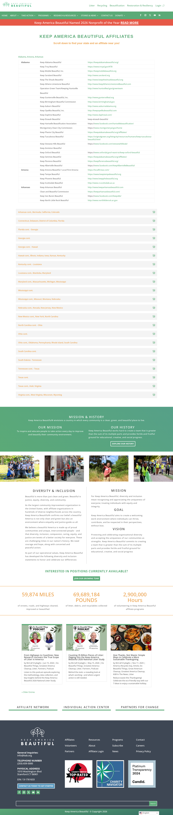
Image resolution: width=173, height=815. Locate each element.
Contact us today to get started (36, 786)
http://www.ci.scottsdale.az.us (101, 183)
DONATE (119, 16)
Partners (42, 668)
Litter (92, 6)
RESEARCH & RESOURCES (65, 16)
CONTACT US (107, 16)
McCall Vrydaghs (34, 663)
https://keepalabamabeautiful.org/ (103, 62)
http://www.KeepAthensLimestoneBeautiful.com (109, 84)
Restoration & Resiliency (140, 6)
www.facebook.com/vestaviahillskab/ (111, 143)
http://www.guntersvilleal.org (101, 97)
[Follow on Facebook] (141, 15)
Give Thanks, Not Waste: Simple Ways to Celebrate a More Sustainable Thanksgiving (129, 657)
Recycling (102, 6)
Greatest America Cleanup (133, 671)
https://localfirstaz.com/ (98, 170)
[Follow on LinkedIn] (159, 15)
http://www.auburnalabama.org (102, 106)
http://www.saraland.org (99, 75)
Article (136, 666)
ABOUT (13, 16)
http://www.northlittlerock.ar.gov (102, 200)
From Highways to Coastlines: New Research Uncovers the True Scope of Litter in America (41, 657)
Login (158, 6)
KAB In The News (120, 674)
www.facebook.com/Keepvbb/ (107, 196)
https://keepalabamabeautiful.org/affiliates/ (107, 132)
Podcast (50, 668)
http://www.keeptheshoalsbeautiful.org (105, 79)
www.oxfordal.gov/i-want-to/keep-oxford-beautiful (117, 152)
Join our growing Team (86, 578)
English (145, 813)
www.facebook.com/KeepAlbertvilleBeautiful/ (114, 165)
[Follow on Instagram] (145, 15)
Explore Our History (123, 443)
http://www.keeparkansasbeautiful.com (105, 187)
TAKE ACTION (27, 16)
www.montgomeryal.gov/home (108, 128)
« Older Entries (28, 692)
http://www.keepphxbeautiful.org (103, 178)
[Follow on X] (150, 15)
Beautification (117, 6)
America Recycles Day (122, 666)
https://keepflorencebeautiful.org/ (103, 161)
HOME (5, 16)
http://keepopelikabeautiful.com (102, 110)
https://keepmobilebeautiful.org (102, 71)
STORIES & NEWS (88, 16)
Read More (130, 23)
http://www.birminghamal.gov (101, 102)
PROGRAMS (43, 16)
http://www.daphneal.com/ (100, 115)
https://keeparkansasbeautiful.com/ (104, 191)
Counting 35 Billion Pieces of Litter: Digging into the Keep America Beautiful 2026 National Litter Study (86, 657)
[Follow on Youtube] (155, 15)
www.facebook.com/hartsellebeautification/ (114, 123)
